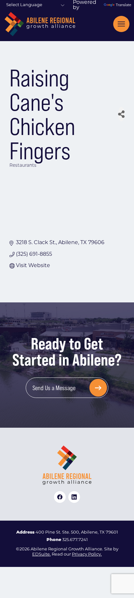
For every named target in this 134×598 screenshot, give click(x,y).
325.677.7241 (75, 540)
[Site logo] (40, 24)
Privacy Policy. (87, 554)
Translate (122, 5)
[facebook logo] (60, 497)
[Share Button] (121, 114)
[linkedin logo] (74, 497)
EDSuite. (41, 554)
